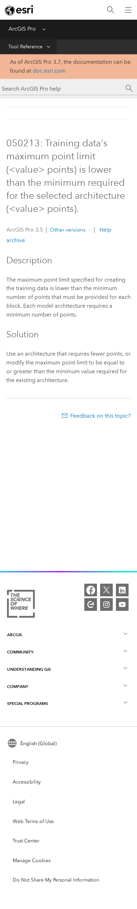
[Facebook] (90, 590)
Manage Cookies (32, 861)
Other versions (68, 230)
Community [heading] (20, 652)
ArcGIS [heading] (14, 634)
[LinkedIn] (122, 590)
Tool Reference (25, 47)
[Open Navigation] (128, 10)
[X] (106, 590)
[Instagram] (106, 604)
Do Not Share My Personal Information (56, 880)
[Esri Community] (90, 604)
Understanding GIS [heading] (29, 669)
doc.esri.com (49, 70)
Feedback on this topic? (100, 415)
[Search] (111, 10)
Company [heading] (17, 686)
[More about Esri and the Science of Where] (21, 605)
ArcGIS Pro (22, 28)
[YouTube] (122, 604)
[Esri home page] (19, 10)
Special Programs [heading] (27, 703)
